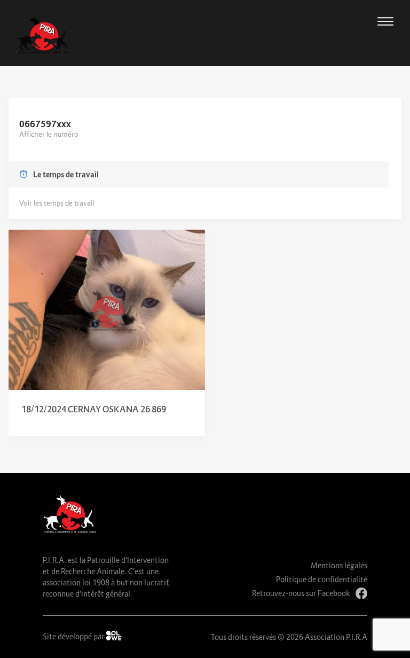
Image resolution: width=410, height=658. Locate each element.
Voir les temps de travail (56, 203)
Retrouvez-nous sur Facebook (301, 593)
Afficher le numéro (48, 134)
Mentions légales (339, 565)
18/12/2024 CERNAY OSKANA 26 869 (93, 409)
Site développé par (74, 636)
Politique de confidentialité (321, 579)
